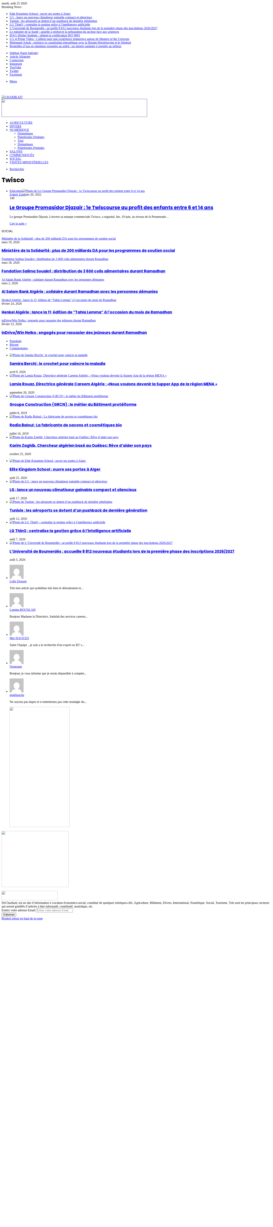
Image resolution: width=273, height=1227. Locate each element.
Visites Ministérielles (29, 162)
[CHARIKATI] (12, 97)
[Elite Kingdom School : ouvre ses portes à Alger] (48, 460)
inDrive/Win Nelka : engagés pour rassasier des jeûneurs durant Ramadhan (74, 332)
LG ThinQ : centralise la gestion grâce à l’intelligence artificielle (50, 24)
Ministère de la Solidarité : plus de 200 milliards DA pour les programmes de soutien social (88, 250)
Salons (16, 151)
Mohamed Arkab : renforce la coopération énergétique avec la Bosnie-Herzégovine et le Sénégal (70, 42)
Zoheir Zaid (17, 194)
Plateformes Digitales (31, 137)
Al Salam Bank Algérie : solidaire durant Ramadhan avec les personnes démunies (80, 291)
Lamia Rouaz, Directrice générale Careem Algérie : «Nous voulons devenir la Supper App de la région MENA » (113, 384)
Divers (15, 126)
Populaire (16, 341)
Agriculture (21, 122)
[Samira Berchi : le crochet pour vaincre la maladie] (49, 355)
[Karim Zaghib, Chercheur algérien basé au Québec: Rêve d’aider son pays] (64, 437)
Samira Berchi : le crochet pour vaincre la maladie (58, 363)
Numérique (19, 130)
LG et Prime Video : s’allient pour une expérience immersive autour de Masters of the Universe (69, 39)
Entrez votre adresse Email (18, 910)
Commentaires (19, 348)
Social (15, 158)
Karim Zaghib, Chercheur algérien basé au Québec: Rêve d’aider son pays (81, 445)
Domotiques (25, 133)
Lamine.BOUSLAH (23, 609)
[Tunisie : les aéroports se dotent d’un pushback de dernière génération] (61, 501)
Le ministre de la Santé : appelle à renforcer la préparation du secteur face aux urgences (64, 31)
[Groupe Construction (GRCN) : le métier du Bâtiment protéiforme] (59, 396)
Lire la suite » (18, 223)
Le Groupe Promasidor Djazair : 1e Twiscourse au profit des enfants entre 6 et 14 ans (111, 207)
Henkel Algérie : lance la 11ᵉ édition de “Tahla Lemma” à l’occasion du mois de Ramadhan (87, 312)
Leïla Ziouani (18, 581)
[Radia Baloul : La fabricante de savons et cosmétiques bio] (54, 416)
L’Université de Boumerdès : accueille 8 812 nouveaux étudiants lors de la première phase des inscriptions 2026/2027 (83, 28)
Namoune (16, 666)
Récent (14, 344)
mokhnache (17, 695)
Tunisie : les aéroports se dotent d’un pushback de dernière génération (53, 21)
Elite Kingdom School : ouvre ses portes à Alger (40, 13)
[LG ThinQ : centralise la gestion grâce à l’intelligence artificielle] (57, 522)
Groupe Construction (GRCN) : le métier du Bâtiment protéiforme (73, 404)
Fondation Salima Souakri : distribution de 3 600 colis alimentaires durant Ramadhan (83, 271)
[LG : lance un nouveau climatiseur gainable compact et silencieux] (58, 481)
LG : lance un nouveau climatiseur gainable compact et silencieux (51, 17)
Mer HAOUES (19, 638)
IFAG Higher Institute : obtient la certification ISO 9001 (45, 35)
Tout (20, 140)
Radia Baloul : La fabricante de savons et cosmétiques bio (66, 425)
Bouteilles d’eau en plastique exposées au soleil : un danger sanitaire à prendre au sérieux (66, 46)
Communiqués (22, 155)
